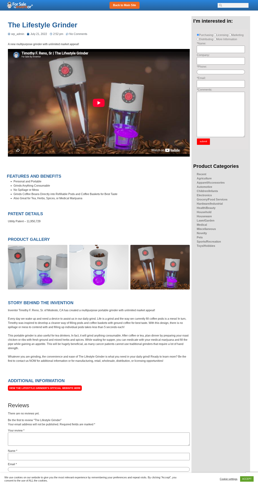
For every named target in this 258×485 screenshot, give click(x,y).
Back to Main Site (124, 5)
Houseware (204, 216)
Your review (16, 430)
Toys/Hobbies (206, 245)
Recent (201, 174)
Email (12, 464)
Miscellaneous (206, 228)
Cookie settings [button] (228, 479)
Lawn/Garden (205, 220)
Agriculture (204, 178)
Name (12, 451)
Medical (202, 224)
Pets (200, 237)
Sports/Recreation (209, 241)
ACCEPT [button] (247, 479)
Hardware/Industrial (210, 203)
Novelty (202, 233)
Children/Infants (207, 191)
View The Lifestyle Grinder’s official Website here (45, 388)
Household (204, 212)
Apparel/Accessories (211, 182)
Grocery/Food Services (212, 199)
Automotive (204, 186)
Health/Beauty (206, 207)
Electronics (204, 195)
